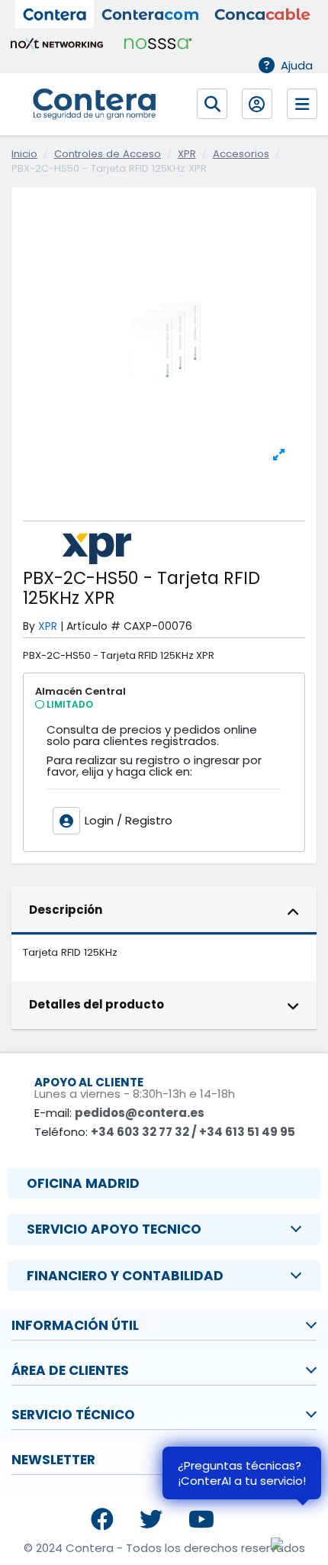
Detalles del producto (96, 1004)
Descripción (65, 910)
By (29, 626)
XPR (47, 626)
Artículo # (93, 626)
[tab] (164, 910)
